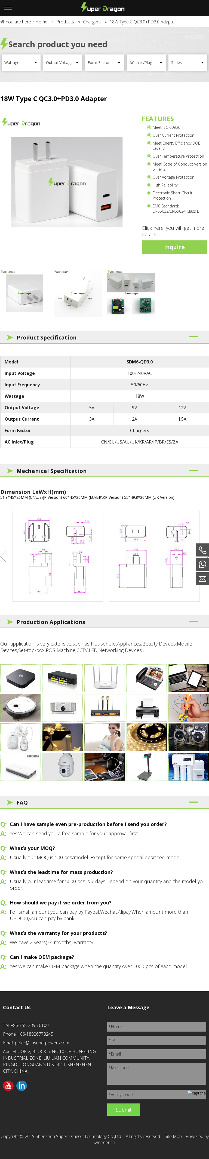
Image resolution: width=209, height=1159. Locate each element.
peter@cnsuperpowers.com (42, 1043)
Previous (3, 556)
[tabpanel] (67, 182)
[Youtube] (8, 1086)
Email (115, 1054)
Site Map (173, 1136)
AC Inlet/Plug (141, 62)
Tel (112, 1040)
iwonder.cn (104, 1142)
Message (119, 1068)
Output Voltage (59, 62)
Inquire (174, 247)
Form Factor (99, 62)
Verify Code (121, 1094)
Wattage (11, 62)
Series (176, 62)
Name (116, 1027)
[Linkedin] (21, 1086)
